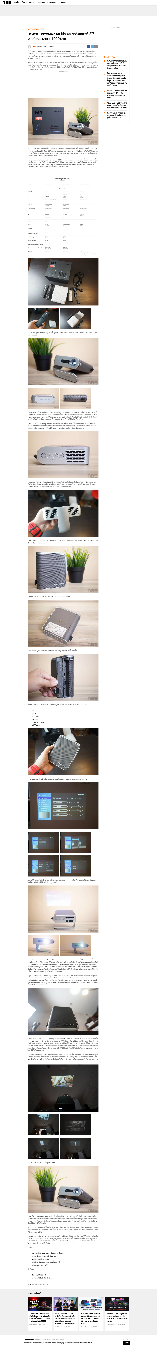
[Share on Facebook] (88, 46)
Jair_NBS (57, 1327)
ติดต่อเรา (64, 2)
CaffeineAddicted (33, 1324)
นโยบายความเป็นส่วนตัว (86, 1343)
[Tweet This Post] (92, 46)
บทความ (31, 2)
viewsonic (46, 1284)
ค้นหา (23, 2)
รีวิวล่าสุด (41, 2)
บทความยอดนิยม (52, 2)
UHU (35, 46)
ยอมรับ (127, 1342)
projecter (39, 1284)
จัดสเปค (16, 2)
